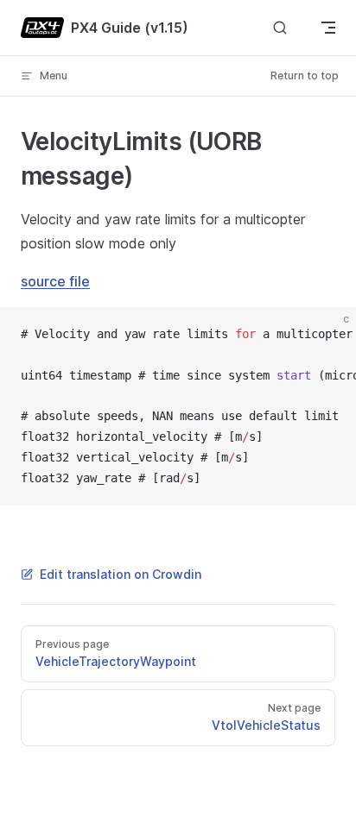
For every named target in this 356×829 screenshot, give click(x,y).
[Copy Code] (328, 334)
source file (55, 281)
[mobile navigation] (328, 27)
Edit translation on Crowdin (120, 574)
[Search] (280, 28)
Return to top (304, 75)
